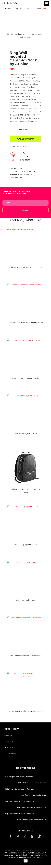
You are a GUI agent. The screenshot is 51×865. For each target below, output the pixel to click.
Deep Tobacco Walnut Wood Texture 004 (32, 807)
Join (44, 9)
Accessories (24, 146)
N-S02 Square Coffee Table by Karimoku (19, 789)
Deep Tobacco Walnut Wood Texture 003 (19, 813)
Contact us (8, 741)
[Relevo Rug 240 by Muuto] (25, 560)
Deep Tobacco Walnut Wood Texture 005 (19, 801)
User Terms (9, 747)
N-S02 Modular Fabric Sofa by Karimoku (32, 783)
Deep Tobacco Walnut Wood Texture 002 (32, 820)
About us (8, 735)
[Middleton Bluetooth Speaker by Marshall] (25, 227)
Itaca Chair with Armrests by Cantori (34, 795)
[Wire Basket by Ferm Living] (25, 393)
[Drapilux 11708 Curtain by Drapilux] (25, 338)
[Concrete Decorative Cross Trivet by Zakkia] (25, 282)
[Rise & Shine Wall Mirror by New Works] (25, 615)
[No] (48, 857)
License (7, 760)
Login (39, 9)
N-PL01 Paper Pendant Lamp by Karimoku (19, 777)
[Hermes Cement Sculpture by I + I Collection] (25, 671)
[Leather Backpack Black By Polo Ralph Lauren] (25, 449)
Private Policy (10, 754)
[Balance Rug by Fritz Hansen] (25, 504)
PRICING (30, 9)
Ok (26, 861)
